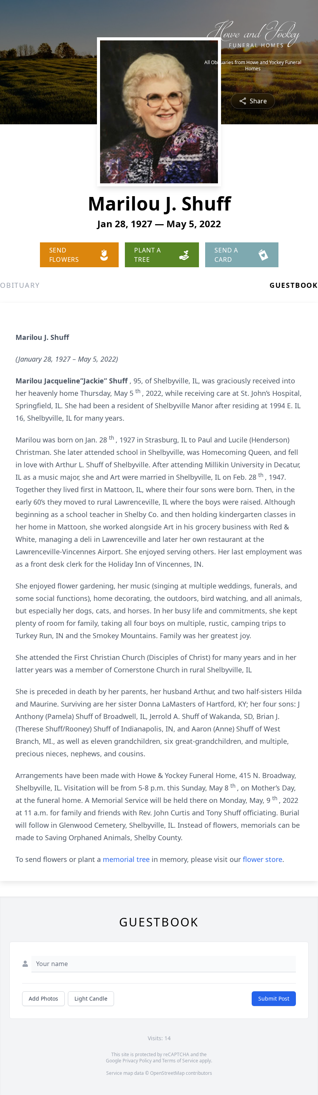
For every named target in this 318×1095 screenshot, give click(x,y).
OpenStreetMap (167, 1073)
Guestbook (294, 285)
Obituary (20, 285)
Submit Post (273, 998)
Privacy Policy (137, 1060)
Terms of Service (180, 1060)
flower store (262, 859)
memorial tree (126, 859)
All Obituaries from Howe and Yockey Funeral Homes (252, 65)
